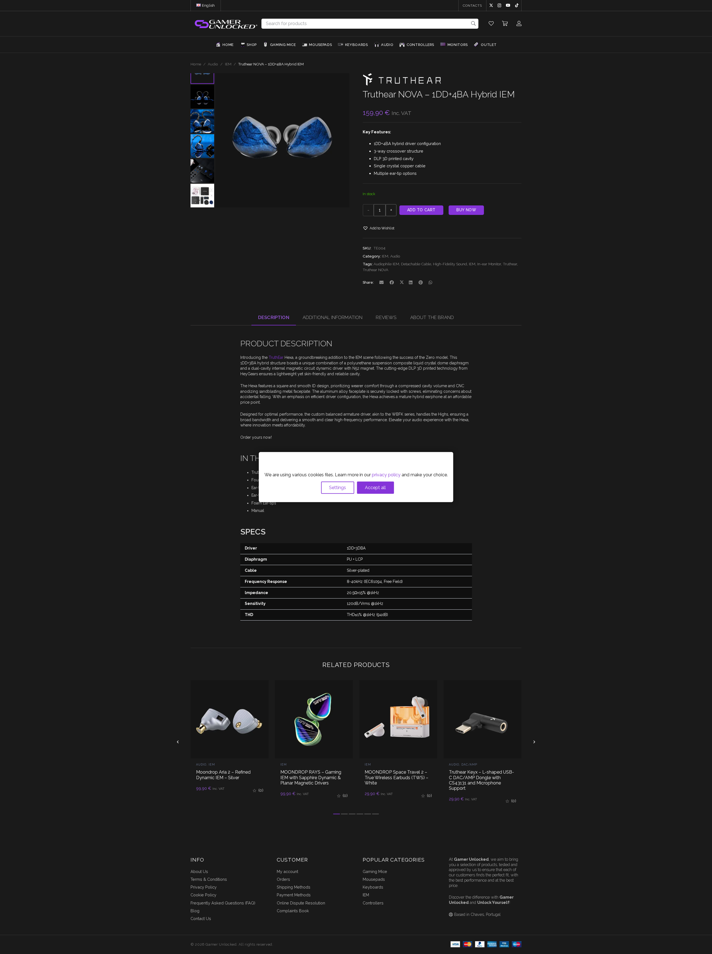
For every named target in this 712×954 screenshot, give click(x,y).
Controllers (373, 903)
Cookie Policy (203, 894)
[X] (491, 5)
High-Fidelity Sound (450, 264)
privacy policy (386, 474)
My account (287, 871)
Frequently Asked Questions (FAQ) (223, 903)
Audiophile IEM (386, 264)
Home (196, 64)
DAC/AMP (469, 764)
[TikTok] (516, 5)
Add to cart (421, 210)
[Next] (534, 742)
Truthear (510, 264)
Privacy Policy (204, 887)
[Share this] (392, 282)
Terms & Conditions (209, 879)
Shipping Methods (293, 887)
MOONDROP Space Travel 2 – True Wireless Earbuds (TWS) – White (396, 777)
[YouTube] (508, 5)
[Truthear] (402, 84)
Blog (195, 910)
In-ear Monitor (489, 264)
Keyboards (373, 887)
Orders (283, 879)
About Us (199, 871)
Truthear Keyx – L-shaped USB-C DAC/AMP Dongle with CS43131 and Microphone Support (481, 780)
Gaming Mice (375, 871)
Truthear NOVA (375, 270)
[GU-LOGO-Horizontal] (226, 24)
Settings (337, 487)
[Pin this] (421, 282)
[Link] (491, 23)
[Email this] (382, 282)
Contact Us (201, 918)
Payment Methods (294, 894)
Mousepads (374, 879)
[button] (217, 5)
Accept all (375, 487)
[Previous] (178, 742)
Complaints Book (293, 910)
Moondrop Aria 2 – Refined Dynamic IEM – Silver (223, 774)
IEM (228, 64)
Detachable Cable (416, 264)
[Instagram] (499, 5)
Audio (213, 64)
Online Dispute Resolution (301, 903)
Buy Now (466, 210)
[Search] (473, 23)
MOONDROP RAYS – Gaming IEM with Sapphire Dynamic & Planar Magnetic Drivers (310, 777)
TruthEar (276, 357)
